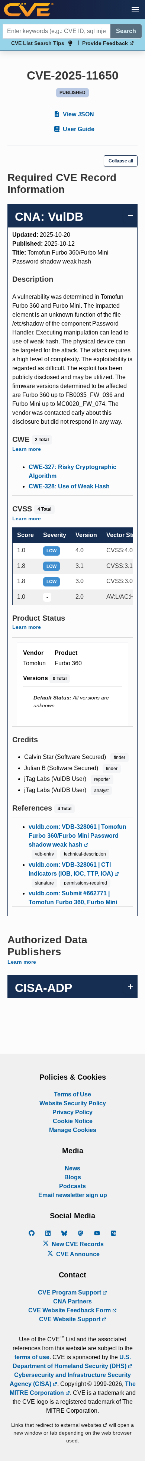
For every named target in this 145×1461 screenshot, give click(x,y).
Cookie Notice (73, 1121)
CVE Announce (77, 1254)
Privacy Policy (72, 1112)
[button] (135, 9)
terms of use (31, 1357)
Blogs (72, 1177)
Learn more (26, 449)
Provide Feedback (105, 43)
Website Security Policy (72, 1103)
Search (126, 31)
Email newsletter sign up (72, 1195)
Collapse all (121, 161)
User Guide (77, 129)
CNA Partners (72, 1301)
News (72, 1168)
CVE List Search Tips (37, 43)
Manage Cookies (72, 1130)
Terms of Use (72, 1094)
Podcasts (72, 1186)
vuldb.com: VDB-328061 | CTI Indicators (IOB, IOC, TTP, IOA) (72, 869)
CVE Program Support (70, 1292)
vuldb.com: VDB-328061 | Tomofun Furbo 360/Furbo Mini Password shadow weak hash (77, 836)
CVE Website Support (70, 1319)
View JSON (77, 114)
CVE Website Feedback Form (70, 1310)
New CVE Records (77, 1244)
